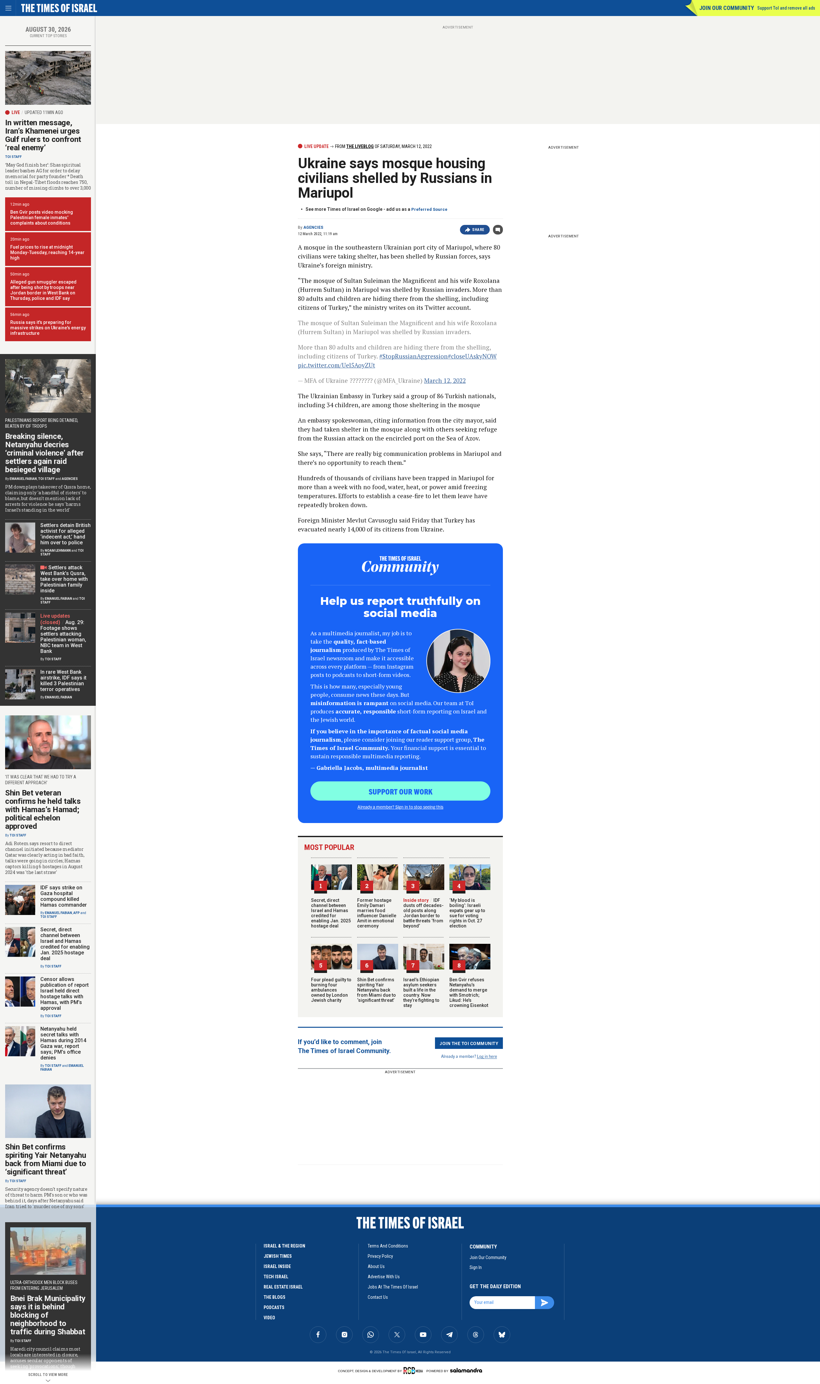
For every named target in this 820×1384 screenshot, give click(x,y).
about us (376, 1266)
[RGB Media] (414, 1370)
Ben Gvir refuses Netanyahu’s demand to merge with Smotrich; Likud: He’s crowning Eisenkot (468, 992)
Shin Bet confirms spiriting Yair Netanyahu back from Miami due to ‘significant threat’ (376, 990)
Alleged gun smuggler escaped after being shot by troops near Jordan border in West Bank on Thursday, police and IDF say (43, 290)
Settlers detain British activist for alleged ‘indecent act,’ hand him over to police (65, 534)
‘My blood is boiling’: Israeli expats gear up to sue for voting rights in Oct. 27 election (467, 913)
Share (478, 229)
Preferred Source (429, 209)
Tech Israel (276, 1276)
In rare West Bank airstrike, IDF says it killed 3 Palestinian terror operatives (63, 680)
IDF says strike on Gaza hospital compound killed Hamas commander (63, 896)
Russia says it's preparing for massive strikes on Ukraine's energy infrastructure (48, 328)
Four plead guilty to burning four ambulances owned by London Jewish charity (331, 990)
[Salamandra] (466, 1370)
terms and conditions (388, 1245)
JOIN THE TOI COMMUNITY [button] (469, 1043)
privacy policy (380, 1256)
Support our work (400, 791)
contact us (378, 1297)
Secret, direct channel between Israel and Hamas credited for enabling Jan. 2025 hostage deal (331, 913)
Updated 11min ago (44, 112)
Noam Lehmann (58, 550)
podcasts (274, 1307)
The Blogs (274, 1297)
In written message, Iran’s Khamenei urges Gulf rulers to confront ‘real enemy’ (43, 135)
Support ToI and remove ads (786, 8)
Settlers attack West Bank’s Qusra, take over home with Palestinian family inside (64, 579)
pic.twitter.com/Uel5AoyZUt (336, 365)
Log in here (487, 1056)
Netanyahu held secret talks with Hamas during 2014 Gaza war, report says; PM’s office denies (63, 1043)
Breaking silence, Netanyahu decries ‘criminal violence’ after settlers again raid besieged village (44, 453)
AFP (76, 913)
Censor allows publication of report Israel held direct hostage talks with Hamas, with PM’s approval (64, 993)
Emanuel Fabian (23, 479)
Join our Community (726, 7)
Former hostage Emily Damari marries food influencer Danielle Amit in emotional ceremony (376, 913)
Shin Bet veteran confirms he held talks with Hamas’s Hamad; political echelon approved (42, 809)
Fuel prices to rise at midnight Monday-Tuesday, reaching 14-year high (47, 252)
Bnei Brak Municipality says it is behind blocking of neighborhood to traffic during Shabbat (47, 1315)
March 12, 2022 (445, 380)
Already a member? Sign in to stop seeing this (400, 807)
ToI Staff (13, 157)
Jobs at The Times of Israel (393, 1286)
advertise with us (384, 1276)
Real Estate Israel (283, 1286)
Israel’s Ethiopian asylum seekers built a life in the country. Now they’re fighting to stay (421, 992)
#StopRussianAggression (413, 356)
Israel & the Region (284, 1245)
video (269, 1317)
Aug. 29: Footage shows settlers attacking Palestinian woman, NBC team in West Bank (63, 636)
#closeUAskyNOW (472, 356)
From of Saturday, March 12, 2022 (383, 146)
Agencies (313, 227)
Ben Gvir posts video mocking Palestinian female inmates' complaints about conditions (41, 218)
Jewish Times (278, 1256)
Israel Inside (277, 1266)
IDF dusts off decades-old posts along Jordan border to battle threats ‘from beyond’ (423, 913)
